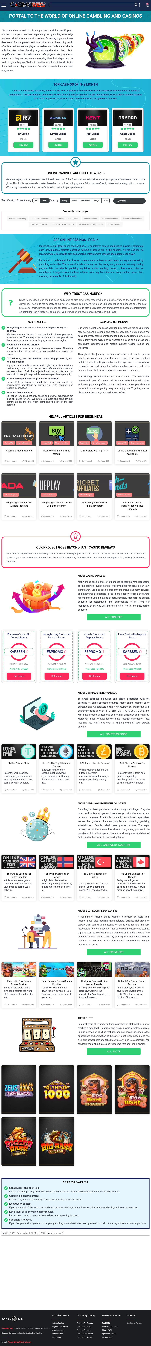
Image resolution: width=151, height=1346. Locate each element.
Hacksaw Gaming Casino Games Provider (94, 983)
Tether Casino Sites (19, 763)
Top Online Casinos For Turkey (94, 875)
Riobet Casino (57, 1334)
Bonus (74, 200)
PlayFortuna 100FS (110, 1327)
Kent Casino (93, 133)
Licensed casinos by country (91, 224)
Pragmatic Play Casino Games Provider (19, 983)
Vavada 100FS (108, 1337)
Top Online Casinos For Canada (132, 875)
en (147, 6)
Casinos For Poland (85, 1334)
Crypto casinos (114, 224)
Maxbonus (85, 200)
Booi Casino (56, 1337)
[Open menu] (3, 5)
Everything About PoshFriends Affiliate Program (132, 505)
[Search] (136, 4)
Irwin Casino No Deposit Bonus (132, 636)
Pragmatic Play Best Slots (18, 450)
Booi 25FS (106, 1323)
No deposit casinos (110, 218)
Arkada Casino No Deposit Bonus (94, 636)
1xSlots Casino (58, 1323)
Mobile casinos (90, 218)
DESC (44, 200)
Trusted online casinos (132, 218)
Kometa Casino (58, 133)
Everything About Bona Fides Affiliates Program (57, 504)
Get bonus (19, 676)
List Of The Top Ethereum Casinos (56, 765)
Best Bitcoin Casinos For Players (132, 765)
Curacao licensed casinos (63, 224)
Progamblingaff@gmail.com (19, 1342)
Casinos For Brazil (84, 1327)
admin (54, 1233)
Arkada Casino (127, 133)
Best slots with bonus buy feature (56, 452)
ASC (36, 200)
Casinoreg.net (7, 1328)
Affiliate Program (11, 495)
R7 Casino (23, 133)
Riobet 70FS (107, 1330)
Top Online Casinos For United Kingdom (19, 875)
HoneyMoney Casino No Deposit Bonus (56, 636)
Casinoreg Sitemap (134, 1323)
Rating (64, 200)
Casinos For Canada (85, 1323)
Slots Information (24, 443)
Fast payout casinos (39, 224)
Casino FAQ (9, 443)
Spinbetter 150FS (109, 1334)
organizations (121, 1223)
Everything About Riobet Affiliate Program (94, 504)
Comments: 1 (12, 516)
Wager (97, 200)
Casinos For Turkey (84, 1337)
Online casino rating (17, 218)
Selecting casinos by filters (68, 218)
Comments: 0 (12, 461)
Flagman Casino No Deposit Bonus (18, 636)
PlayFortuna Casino (60, 1327)
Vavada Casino (58, 1330)
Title (105, 200)
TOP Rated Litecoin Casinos (94, 763)
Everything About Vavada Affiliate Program (19, 504)
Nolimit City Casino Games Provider (132, 983)
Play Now (23, 145)
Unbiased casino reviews (41, 218)
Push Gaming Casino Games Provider (57, 983)
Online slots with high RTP (94, 450)
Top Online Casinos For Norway (57, 875)
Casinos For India (84, 1330)
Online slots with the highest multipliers (132, 452)
